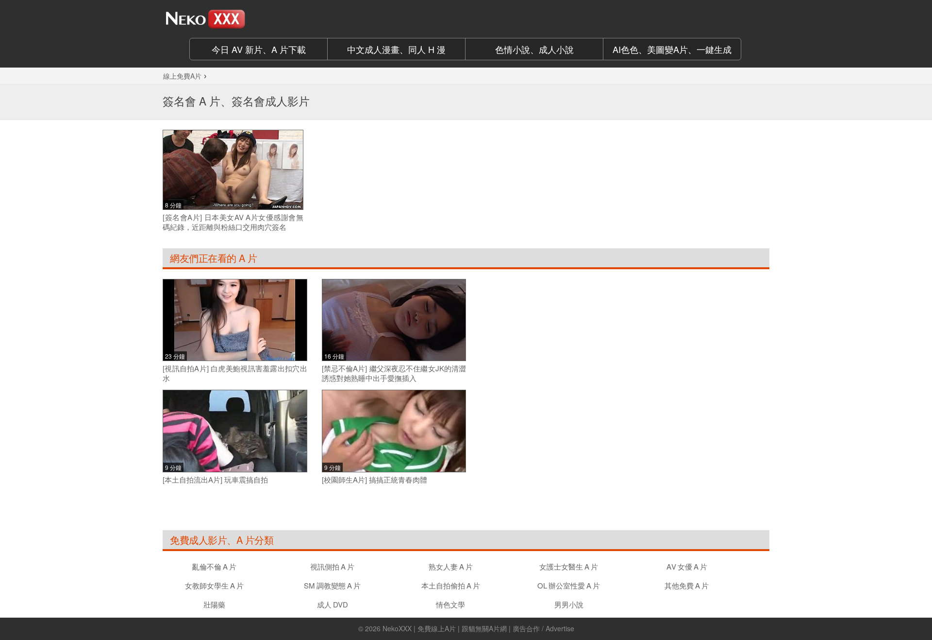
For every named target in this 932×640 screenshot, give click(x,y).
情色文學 (450, 604)
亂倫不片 (214, 566)
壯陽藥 (214, 604)
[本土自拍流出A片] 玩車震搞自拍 (215, 479)
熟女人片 (451, 566)
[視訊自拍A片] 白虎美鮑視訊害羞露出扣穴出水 (235, 372)
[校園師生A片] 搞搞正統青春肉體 (374, 479)
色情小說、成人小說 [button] (534, 49)
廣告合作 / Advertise (543, 628)
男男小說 (568, 604)
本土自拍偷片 (450, 585)
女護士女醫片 (568, 566)
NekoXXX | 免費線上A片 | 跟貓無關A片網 (445, 628)
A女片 (686, 566)
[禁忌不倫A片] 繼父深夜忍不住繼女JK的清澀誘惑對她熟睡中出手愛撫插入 (394, 372)
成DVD (332, 604)
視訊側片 (332, 566)
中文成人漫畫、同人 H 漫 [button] (396, 49)
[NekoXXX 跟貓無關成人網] (233, 19)
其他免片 (687, 585)
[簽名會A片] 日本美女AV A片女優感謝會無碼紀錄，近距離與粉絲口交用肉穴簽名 (233, 221)
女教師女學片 (214, 585)
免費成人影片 (198, 540)
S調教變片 (332, 585)
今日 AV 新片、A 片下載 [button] (259, 49)
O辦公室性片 (568, 585)
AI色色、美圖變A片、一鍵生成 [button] (672, 49)
